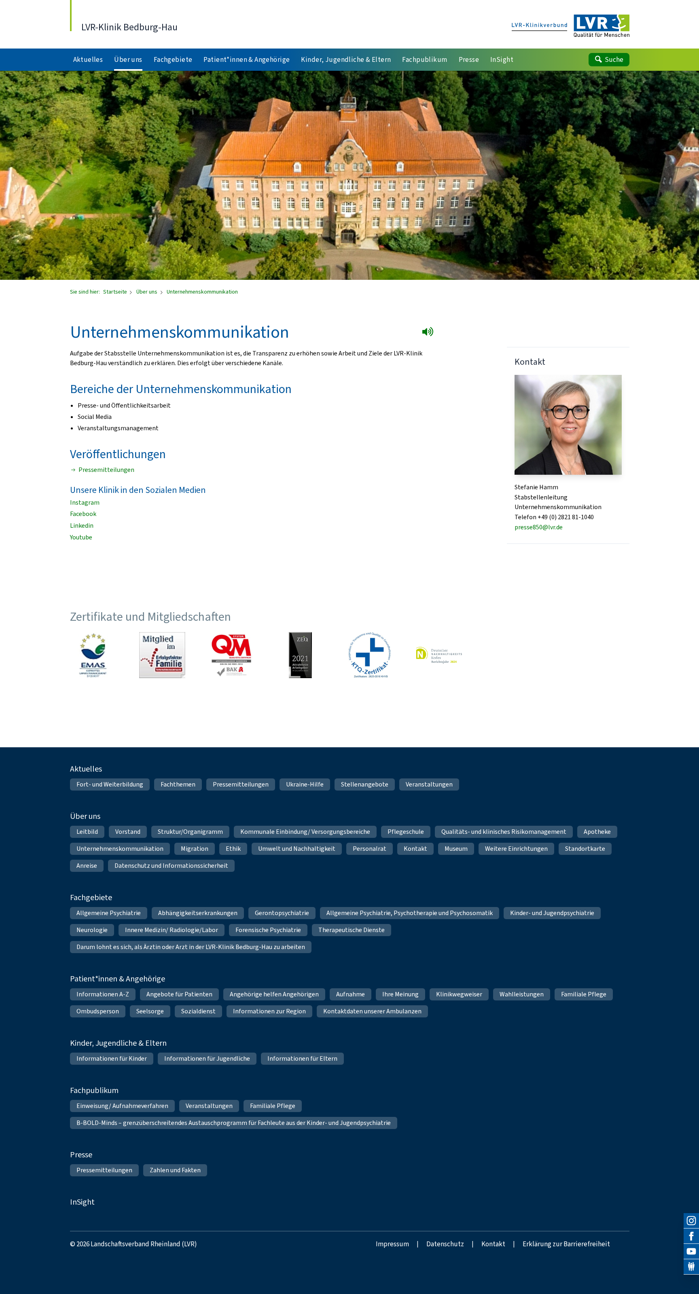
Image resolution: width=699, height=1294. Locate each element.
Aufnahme (350, 994)
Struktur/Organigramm (190, 831)
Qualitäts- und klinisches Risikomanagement (503, 831)
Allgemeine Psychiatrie (108, 913)
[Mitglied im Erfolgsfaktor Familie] (162, 655)
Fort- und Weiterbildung (109, 784)
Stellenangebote (364, 784)
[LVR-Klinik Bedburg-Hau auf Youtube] (691, 1251)
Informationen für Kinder (111, 1058)
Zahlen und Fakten (175, 1170)
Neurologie (92, 930)
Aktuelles (86, 768)
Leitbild (87, 831)
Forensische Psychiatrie (268, 930)
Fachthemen (178, 784)
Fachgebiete (91, 897)
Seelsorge (150, 1011)
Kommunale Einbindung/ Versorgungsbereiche (305, 831)
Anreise (86, 865)
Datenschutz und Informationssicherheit (171, 865)
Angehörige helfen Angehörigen (274, 994)
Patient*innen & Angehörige (117, 978)
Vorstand (127, 831)
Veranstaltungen (429, 784)
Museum (456, 848)
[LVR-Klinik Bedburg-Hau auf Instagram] (691, 1220)
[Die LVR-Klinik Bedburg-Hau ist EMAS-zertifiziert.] (93, 655)
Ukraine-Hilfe (305, 784)
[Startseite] (570, 26)
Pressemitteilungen (106, 470)
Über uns (147, 292)
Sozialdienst (198, 1011)
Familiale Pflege (583, 994)
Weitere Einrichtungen (516, 848)
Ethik (233, 848)
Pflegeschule (406, 831)
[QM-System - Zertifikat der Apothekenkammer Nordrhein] (231, 655)
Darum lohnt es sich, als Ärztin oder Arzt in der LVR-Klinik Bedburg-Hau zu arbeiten (190, 947)
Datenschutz (445, 1244)
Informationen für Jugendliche (207, 1058)
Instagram (85, 502)
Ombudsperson (97, 1011)
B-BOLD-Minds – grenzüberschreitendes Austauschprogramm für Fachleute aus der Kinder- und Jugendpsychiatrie (233, 1123)
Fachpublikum (94, 1090)
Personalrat (369, 848)
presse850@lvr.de (539, 527)
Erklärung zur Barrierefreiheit (566, 1244)
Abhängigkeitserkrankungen (197, 913)
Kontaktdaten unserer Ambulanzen (372, 1011)
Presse (81, 1154)
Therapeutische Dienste (351, 930)
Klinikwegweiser (459, 994)
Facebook (83, 514)
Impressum (392, 1244)
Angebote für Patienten (179, 994)
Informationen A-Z (102, 994)
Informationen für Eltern (302, 1058)
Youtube (81, 537)
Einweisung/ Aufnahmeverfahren (122, 1106)
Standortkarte (585, 848)
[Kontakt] (691, 1267)
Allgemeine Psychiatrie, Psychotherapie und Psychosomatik (409, 913)
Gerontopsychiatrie (282, 913)
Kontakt (415, 848)
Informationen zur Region (269, 1011)
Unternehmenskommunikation (119, 848)
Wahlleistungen (522, 994)
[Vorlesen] (429, 333)
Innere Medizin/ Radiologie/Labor (171, 930)
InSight (82, 1202)
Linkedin (81, 525)
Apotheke (597, 831)
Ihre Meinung (400, 994)
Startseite (115, 292)
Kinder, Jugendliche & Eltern (118, 1043)
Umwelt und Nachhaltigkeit (296, 848)
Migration (194, 848)
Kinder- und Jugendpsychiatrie (552, 913)
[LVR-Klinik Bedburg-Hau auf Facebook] (691, 1236)
